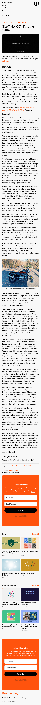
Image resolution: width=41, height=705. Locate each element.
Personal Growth (11, 466)
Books (4, 10)
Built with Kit (20, 516)
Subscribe (5, 15)
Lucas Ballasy (7, 3)
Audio (4, 13)
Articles (4, 8)
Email (11, 698)
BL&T (19, 23)
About (4, 5)
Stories (20, 466)
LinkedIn (18, 698)
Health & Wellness (29, 466)
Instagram (25, 698)
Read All (35, 534)
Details (33, 492)
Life (12, 23)
